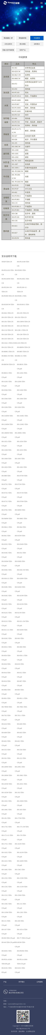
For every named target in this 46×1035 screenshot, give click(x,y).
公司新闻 (40, 982)
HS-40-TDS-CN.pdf (8, 942)
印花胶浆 (37, 38)
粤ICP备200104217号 (23, 1028)
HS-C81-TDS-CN (7, 321)
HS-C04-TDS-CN (23, 339)
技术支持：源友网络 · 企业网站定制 (23, 1031)
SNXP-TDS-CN (7, 262)
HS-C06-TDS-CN (7, 334)
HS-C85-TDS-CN (23, 313)
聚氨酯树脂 (22, 38)
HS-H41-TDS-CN (7, 313)
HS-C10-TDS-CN (7, 330)
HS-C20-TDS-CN (23, 326)
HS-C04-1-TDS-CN (8, 343)
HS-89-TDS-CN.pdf (8, 938)
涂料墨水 (37, 44)
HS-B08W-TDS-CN (23, 347)
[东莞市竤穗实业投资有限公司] (11, 3)
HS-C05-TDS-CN (7, 339)
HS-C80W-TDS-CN (23, 321)
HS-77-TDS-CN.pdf (23, 938)
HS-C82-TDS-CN (21, 317)
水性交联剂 (8, 44)
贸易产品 (23, 50)
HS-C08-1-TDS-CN (21, 330)
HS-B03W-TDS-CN (8, 364)
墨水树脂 (23, 44)
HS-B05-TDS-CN (23, 351)
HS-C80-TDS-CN (7, 326)
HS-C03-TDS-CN (21, 343)
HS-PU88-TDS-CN (8, 296)
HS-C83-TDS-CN (7, 317)
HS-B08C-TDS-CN (8, 351)
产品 (4, 982)
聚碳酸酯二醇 (8, 38)
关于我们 (21, 982)
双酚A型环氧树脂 (8, 50)
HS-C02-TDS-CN (7, 347)
